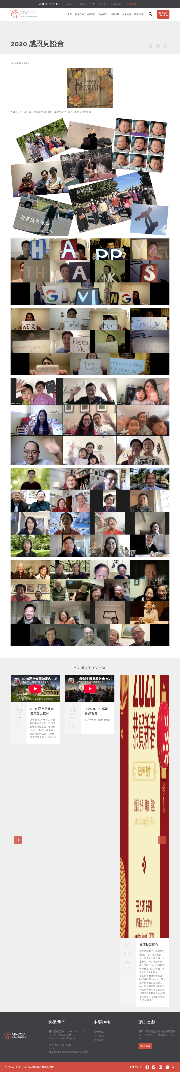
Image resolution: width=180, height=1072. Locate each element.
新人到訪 (99, 1040)
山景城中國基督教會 (43, 1067)
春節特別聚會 (148, 944)
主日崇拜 (99, 1036)
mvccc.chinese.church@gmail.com (68, 1051)
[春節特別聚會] (144, 806)
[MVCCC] (24, 14)
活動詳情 (132, 4)
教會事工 (99, 1031)
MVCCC (27, 1067)
